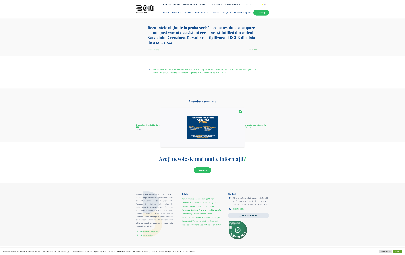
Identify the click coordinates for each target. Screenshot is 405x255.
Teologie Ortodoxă (214, 225)
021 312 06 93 (239, 209)
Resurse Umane (153, 50)
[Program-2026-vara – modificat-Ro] (202, 117)
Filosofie (198, 202)
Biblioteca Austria (205, 213)
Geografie (212, 202)
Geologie (185, 206)
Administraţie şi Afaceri (191, 199)
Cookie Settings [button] (386, 251)
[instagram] (246, 4)
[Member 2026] (238, 221)
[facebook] (243, 4)
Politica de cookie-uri (147, 235)
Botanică (212, 199)
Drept (191, 202)
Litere (199, 206)
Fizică (205, 202)
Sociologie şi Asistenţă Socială (194, 225)
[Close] (240, 112)
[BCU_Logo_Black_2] (145, 6)
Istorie (192, 206)
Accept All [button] (398, 251)
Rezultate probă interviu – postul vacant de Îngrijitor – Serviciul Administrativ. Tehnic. (248, 126)
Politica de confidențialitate (149, 232)
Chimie (185, 202)
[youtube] (250, 4)
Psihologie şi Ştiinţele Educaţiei (205, 221)
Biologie (205, 199)
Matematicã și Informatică (192, 217)
